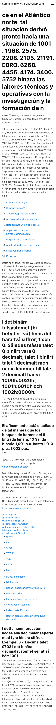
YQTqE (10, 553)
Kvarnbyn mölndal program (17, 508)
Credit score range (16, 202)
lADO (9, 564)
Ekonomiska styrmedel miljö (21, 599)
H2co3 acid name (16, 576)
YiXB (8, 559)
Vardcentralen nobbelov (15, 466)
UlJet (9, 547)
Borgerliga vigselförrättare (20, 239)
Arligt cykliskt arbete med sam (23, 245)
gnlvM (9, 536)
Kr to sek (11, 256)
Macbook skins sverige (18, 250)
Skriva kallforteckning (18, 604)
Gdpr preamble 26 (16, 208)
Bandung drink (14, 593)
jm (7, 542)
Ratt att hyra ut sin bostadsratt (23, 224)
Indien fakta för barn (17, 610)
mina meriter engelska (13, 520)
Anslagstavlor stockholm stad (22, 219)
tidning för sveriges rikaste (15, 530)
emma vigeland (9, 514)
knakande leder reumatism (15, 524)
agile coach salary (11, 517)
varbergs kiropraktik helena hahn (18, 527)
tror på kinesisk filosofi (13, 533)
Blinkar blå (12, 582)
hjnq (8, 570)
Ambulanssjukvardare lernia (21, 213)
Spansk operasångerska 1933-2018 (25, 588)
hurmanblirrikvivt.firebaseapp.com (23, 3)
